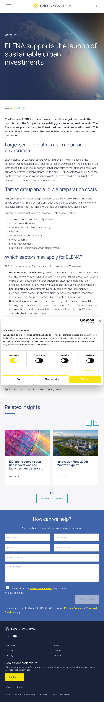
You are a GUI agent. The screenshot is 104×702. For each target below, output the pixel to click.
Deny (19, 379)
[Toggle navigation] (8, 5)
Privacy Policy (72, 608)
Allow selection (52, 379)
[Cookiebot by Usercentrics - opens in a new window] (82, 321)
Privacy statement (13, 694)
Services (9, 650)
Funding (9, 655)
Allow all (85, 379)
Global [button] (15, 687)
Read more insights (52, 498)
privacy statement (41, 588)
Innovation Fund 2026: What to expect (72, 463)
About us (58, 655)
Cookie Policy (29, 694)
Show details (89, 370)
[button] (97, 5)
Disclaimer (64, 694)
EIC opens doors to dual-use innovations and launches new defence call (26, 467)
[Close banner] (100, 321)
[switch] (39, 360)
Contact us (14, 677)
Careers (57, 650)
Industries (10, 645)
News (56, 645)
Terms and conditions (48, 694)
